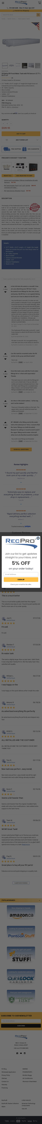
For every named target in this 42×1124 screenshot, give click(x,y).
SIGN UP (21, 579)
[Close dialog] (38, 538)
